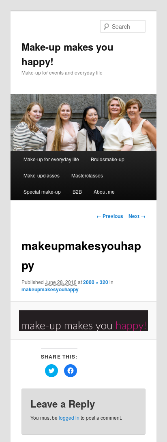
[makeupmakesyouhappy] (83, 320)
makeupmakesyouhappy (50, 289)
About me (104, 191)
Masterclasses (87, 175)
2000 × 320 (95, 282)
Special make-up (42, 191)
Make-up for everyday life (51, 159)
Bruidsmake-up (107, 159)
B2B (77, 191)
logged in (69, 417)
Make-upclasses (42, 175)
